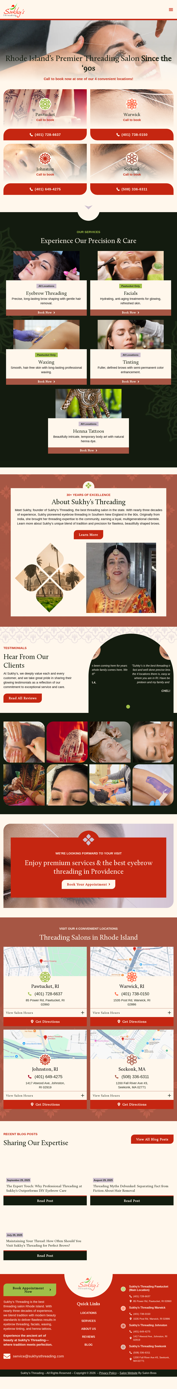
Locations (88, 1312)
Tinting (131, 362)
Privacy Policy (108, 1373)
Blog (88, 1344)
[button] (170, 9)
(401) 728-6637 (48, 135)
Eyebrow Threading (46, 293)
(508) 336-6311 (134, 189)
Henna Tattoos (88, 431)
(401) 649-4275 (48, 189)
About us (88, 1328)
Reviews (88, 1336)
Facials (131, 293)
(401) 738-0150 (135, 135)
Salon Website (129, 1373)
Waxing (46, 362)
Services (88, 1320)
